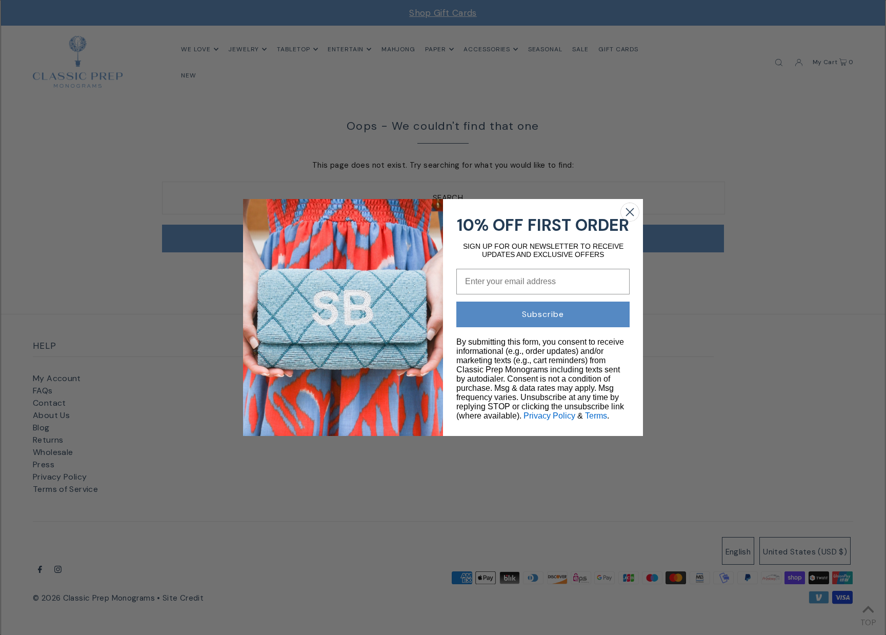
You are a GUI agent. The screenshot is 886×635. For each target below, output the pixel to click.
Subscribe (543, 314)
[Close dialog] (630, 212)
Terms (596, 415)
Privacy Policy (549, 415)
